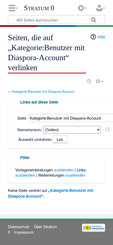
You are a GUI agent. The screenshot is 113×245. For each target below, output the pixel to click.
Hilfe (101, 36)
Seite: (22, 118)
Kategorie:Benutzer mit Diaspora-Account (43, 91)
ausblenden (64, 169)
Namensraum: (29, 129)
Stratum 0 (39, 8)
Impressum (24, 232)
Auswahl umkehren (35, 139)
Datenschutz (19, 226)
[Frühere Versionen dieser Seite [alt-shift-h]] (88, 81)
